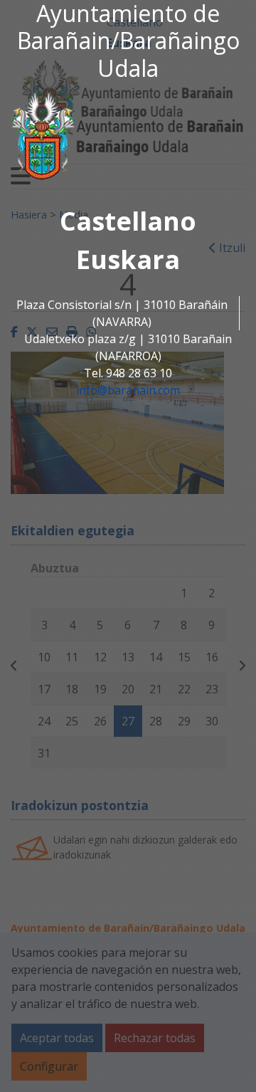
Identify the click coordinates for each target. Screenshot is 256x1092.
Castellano (128, 221)
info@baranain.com (128, 390)
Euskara (128, 259)
